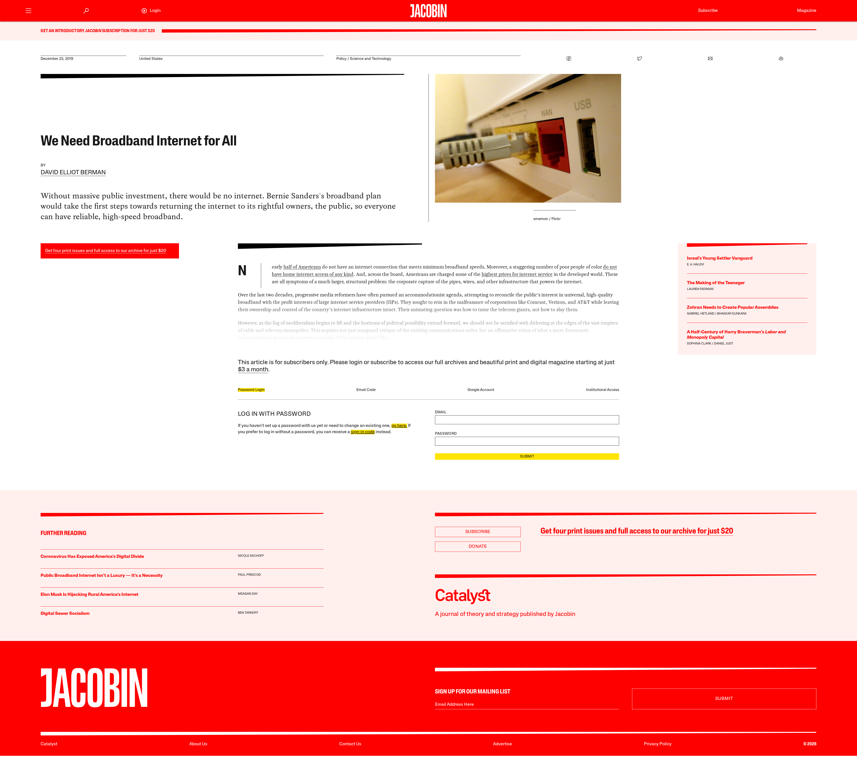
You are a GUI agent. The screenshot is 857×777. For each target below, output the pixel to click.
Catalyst (49, 744)
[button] (28, 10)
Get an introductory (63, 31)
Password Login (251, 390)
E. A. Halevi (695, 264)
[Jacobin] (428, 11)
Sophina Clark (699, 343)
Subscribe (708, 10)
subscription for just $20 (128, 31)
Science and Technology (370, 59)
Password (446, 434)
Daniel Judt (723, 343)
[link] (151, 10)
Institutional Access (602, 390)
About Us (198, 744)
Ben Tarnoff (248, 613)
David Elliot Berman (73, 173)
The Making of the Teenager (716, 283)
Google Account (481, 390)
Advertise (502, 744)
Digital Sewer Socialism (65, 613)
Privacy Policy (658, 744)
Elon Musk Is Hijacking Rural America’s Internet (89, 594)
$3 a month (253, 370)
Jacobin (93, 31)
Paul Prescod (249, 575)
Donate (478, 546)
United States (150, 59)
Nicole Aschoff (251, 556)
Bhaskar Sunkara (732, 313)
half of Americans (302, 266)
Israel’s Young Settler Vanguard (720, 258)
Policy (341, 59)
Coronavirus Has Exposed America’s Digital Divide (92, 556)
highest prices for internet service (517, 274)
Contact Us (350, 744)
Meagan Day (248, 594)
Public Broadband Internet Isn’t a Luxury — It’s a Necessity (102, 575)
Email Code (366, 390)
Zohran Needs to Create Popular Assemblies (732, 307)
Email (441, 412)
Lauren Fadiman (700, 289)
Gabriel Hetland (700, 313)
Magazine (806, 10)
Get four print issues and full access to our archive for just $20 (105, 251)
